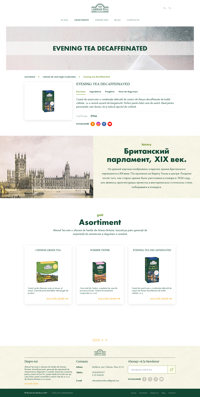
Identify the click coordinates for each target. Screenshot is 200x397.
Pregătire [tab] (110, 91)
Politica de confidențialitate (62, 393)
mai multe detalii (55, 298)
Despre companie (107, 25)
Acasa (64, 20)
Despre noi (101, 20)
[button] (96, 340)
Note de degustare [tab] (128, 91)
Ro (165, 8)
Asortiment (81, 20)
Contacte (133, 20)
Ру (170, 8)
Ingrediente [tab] (95, 91)
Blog (117, 20)
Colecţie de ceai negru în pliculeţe (59, 77)
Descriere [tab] (80, 91)
